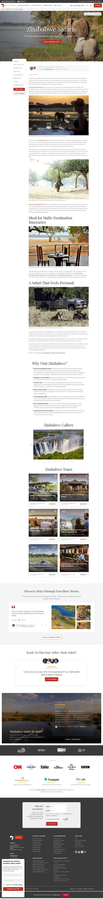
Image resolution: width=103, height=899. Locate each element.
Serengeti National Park (39, 868)
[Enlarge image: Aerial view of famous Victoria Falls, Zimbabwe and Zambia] (58, 444)
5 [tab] (53, 462)
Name (48, 806)
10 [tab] (64, 462)
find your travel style (77, 5)
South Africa (73, 568)
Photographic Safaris (59, 844)
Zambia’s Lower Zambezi (47, 275)
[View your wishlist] (87, 5)
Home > (3, 9)
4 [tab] (50, 462)
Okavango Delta (39, 569)
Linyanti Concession (49, 498)
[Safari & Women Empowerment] (43, 487)
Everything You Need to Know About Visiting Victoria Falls (62, 879)
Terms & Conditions (51, 815)
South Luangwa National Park (40, 870)
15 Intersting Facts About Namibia (60, 869)
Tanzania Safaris (37, 846)
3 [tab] (48, 462)
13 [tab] (71, 462)
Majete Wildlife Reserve (39, 871)
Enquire (97, 5)
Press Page (78, 842)
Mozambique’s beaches (64, 275)
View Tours (19, 89)
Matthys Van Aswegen (27, 626)
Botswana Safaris (37, 838)
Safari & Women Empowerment (43, 495)
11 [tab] (66, 462)
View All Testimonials (73, 739)
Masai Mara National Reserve (40, 862)
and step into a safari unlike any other (53, 353)
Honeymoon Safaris (59, 840)
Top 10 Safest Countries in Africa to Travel (62, 861)
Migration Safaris (58, 851)
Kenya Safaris (36, 842)
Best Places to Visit (18, 64)
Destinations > (9, 9)
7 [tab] (57, 462)
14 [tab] (73, 462)
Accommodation (17, 85)
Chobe (50, 533)
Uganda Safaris (36, 849)
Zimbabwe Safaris (37, 844)
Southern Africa (35, 498)
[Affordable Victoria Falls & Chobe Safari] (43, 523)
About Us (57, 5)
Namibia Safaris (37, 851)
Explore (51, 504)
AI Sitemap (72, 888)
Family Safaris (57, 838)
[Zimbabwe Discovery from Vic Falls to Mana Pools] (74, 523)
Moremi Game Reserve (39, 864)
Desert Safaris (57, 847)
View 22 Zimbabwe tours (51, 42)
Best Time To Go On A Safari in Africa (61, 872)
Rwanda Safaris (36, 847)
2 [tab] (46, 462)
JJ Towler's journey (21, 625)
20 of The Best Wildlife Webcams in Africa (59, 865)
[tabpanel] (58, 444)
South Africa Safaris (38, 840)
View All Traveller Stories (51, 637)
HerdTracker (78, 844)
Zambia (33, 499)
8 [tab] (59, 462)
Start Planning (19, 93)
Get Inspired (51, 823)
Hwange (84, 499)
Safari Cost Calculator (80, 840)
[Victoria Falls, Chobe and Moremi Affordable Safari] (43, 558)
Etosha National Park (38, 866)
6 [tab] (55, 462)
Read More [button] (83, 726)
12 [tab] (68, 462)
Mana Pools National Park (37, 204)
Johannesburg (80, 568)
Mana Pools (81, 534)
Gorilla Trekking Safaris (59, 849)
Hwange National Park (36, 87)
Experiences (47, 5)
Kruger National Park (38, 861)
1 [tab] (43, 462)
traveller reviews (40, 790)
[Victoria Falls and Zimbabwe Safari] (74, 487)
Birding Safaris (57, 853)
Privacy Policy (67, 813)
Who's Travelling (18, 74)
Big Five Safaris (57, 846)
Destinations (35, 5)
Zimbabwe (44, 499)
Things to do (16, 71)
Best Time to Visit (17, 68)
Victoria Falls (39, 499)
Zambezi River (43, 140)
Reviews (15, 81)
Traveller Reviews (79, 846)
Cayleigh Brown (49, 69)
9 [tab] (62, 462)
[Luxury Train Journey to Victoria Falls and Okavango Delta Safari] (74, 558)
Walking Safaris (57, 842)
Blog (76, 838)
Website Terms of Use (89, 888)
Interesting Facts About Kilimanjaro (60, 876)
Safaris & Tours (23, 5)
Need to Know (17, 78)
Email (48, 810)
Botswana (42, 498)
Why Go (15, 61)
